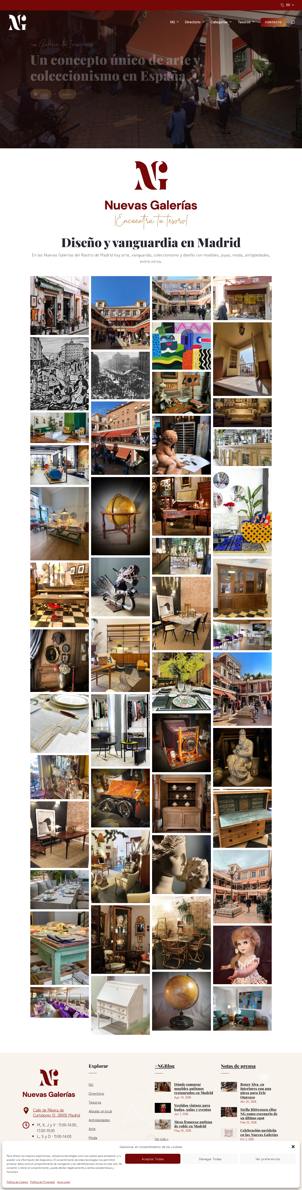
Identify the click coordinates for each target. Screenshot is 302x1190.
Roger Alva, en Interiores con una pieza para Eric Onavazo (255, 1090)
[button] (293, 1146)
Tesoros (95, 1102)
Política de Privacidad (42, 1182)
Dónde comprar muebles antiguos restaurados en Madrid (193, 1088)
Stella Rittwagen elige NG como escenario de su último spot (258, 1113)
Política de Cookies (17, 1182)
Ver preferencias (268, 1158)
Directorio (96, 1093)
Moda (93, 1137)
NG (91, 1084)
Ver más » (161, 1139)
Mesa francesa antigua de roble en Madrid (193, 1123)
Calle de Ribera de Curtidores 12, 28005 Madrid (56, 1112)
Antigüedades (99, 1119)
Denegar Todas (210, 1158)
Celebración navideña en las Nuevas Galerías (259, 1132)
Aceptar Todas (153, 1158)
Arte (92, 1128)
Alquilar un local (100, 1111)
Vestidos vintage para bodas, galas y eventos (192, 1107)
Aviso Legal (63, 1182)
